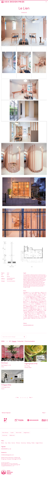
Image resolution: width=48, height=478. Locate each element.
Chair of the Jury (5, 432)
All (10, 341)
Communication (30, 341)
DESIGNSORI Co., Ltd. (6, 449)
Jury (6, 443)
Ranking (28, 443)
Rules (9, 443)
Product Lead (4, 435)
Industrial (20, 341)
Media (33, 443)
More (43, 412)
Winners (18, 443)
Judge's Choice (39, 443)
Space (14, 341)
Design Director (27, 432)
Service (13, 443)
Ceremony (23, 443)
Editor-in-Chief (18, 432)
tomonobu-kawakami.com (28, 325)
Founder (12, 432)
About (2, 443)
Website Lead (12, 435)
